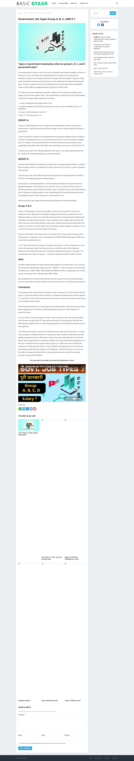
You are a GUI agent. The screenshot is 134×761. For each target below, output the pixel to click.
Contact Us (115, 758)
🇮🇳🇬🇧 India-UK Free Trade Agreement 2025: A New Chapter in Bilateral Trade (105, 39)
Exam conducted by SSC (49, 700)
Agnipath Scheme (24, 700)
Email (43, 735)
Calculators (63, 3)
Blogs (54, 3)
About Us (74, 3)
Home (19, 13)
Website (67, 735)
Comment (21, 714)
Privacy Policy (98, 758)
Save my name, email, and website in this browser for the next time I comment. (43, 743)
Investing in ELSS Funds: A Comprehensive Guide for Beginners (102, 47)
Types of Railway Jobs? (73, 700)
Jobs (24, 13)
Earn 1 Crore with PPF (101, 68)
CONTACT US (84, 3)
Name (20, 735)
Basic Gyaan (23, 758)
